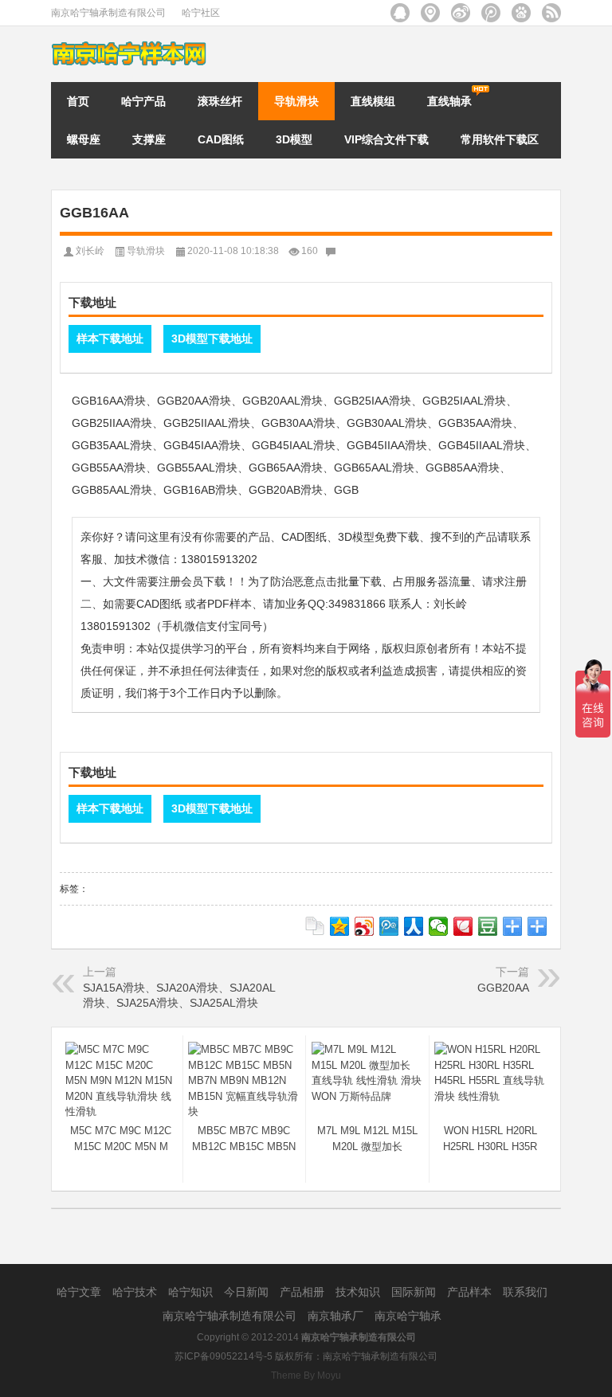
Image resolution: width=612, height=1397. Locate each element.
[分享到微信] (439, 926)
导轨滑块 (296, 101)
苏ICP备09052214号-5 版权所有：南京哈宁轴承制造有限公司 (306, 1356)
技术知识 (359, 1291)
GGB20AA (503, 987)
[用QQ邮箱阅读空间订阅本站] (400, 12)
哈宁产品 (143, 101)
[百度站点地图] (521, 12)
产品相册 (304, 1291)
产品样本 (471, 1291)
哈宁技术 (136, 1291)
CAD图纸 (221, 139)
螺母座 (83, 139)
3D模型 (294, 139)
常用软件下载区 (500, 139)
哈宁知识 (192, 1291)
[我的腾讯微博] (490, 12)
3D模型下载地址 (212, 338)
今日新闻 (248, 1291)
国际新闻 (415, 1291)
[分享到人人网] (414, 926)
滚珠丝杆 (220, 101)
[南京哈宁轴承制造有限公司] (130, 45)
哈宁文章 (80, 1291)
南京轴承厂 (337, 1315)
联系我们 (525, 1291)
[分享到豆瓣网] (488, 926)
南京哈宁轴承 (408, 1315)
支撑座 (149, 139)
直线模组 (373, 101)
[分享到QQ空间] (340, 926)
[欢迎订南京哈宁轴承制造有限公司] (551, 12)
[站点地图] (430, 12)
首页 (78, 101)
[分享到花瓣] (463, 926)
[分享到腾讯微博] (389, 926)
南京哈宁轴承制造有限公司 (108, 12)
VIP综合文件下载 (386, 139)
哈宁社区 (201, 12)
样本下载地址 (109, 338)
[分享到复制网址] (315, 926)
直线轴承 (449, 101)
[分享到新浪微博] (365, 926)
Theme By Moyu (306, 1375)
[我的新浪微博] (460, 12)
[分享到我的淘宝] (513, 926)
